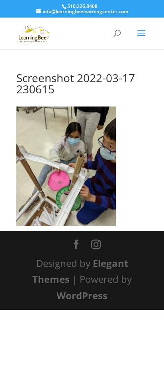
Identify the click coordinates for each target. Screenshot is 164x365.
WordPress (82, 295)
